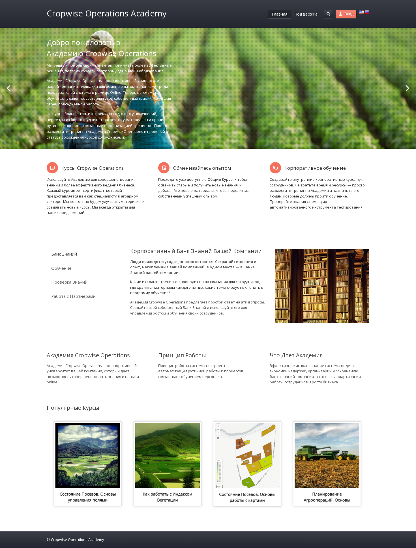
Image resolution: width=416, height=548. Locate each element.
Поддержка (306, 14)
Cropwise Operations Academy (107, 13)
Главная (280, 14)
